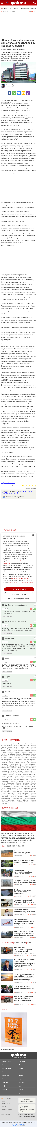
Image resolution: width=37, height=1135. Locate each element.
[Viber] (28, 93)
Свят (3, 1065)
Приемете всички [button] (19, 589)
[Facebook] (9, 93)
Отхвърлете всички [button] (19, 594)
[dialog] (18, 567)
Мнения (21, 1065)
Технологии (5, 1075)
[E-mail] (23, 93)
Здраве (20, 1086)
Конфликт (5, 1086)
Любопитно (5, 1082)
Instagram (30, 491)
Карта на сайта (6, 1103)
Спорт (4, 1079)
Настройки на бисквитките (17, 583)
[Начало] (18, 3)
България (8, 8)
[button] (18, 599)
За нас (3, 1101)
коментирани (20, 943)
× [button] (33, 535)
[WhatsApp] (14, 93)
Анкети (20, 1089)
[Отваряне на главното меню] (2, 2)
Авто (20, 1072)
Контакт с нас (5, 1112)
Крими (20, 1075)
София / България (8, 483)
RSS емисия (7, 1098)
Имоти (4, 1072)
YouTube (5, 493)
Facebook (23, 491)
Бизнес (20, 1068)
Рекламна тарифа (7, 1109)
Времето (4, 1089)
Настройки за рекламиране (20, 578)
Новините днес (6, 1061)
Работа (4, 1106)
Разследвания (6, 1068)
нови (29, 943)
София (16, 8)
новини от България (15, 846)
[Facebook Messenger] (19, 93)
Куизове (21, 1093)
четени (10, 943)
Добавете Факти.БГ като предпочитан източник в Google (27, 1108)
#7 (11, 708)
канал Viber (12, 493)
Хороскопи (21, 1079)
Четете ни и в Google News (15, 497)
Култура (21, 1082)
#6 (10, 723)
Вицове (4, 1093)
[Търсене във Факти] (34, 2)
